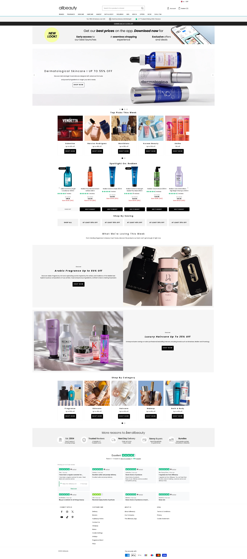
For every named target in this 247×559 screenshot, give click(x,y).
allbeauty (65, 551)
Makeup (98, 14)
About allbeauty (130, 511)
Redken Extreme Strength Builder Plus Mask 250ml (134, 190)
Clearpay (95, 526)
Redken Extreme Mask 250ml (112, 189)
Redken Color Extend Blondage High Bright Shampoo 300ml (179, 190)
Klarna (94, 529)
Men (127, 14)
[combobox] (123, 8)
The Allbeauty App (131, 519)
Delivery (94, 511)
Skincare (81, 14)
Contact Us (96, 522)
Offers (142, 14)
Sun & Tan (157, 14)
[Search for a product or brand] (142, 8)
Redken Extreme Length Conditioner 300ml (68, 190)
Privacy (159, 515)
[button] (171, 8)
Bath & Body (108, 14)
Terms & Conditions (163, 511)
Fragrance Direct (97, 540)
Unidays (94, 536)
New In (134, 14)
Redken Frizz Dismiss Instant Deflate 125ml (90, 190)
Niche (149, 14)
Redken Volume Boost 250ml (156, 189)
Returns (94, 515)
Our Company (129, 515)
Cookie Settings (97, 533)
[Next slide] (213, 75)
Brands (61, 14)
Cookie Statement (163, 519)
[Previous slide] (34, 75)
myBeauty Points (97, 519)
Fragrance (71, 14)
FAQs (94, 544)
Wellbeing (120, 14)
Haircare (90, 14)
